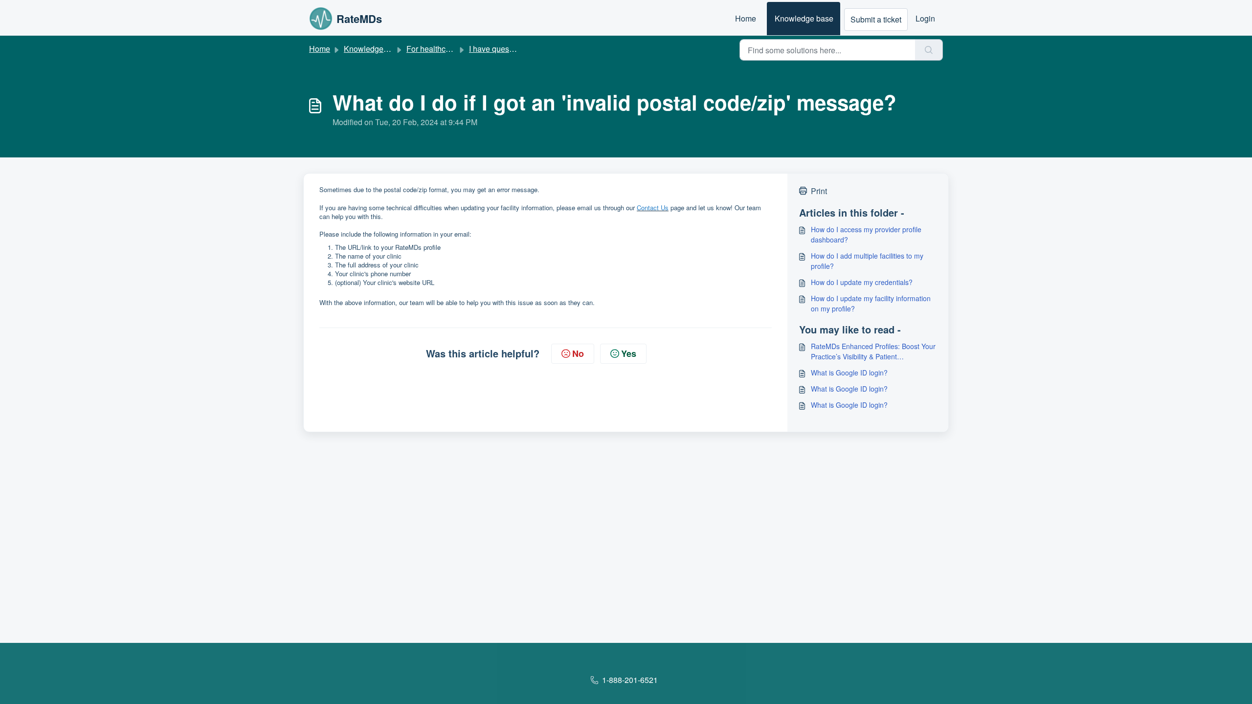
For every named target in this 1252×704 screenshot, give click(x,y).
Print (819, 191)
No (578, 353)
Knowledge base (804, 18)
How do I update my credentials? (862, 282)
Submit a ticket (875, 19)
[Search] (929, 50)
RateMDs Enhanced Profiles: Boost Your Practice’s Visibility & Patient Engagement (873, 351)
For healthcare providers (448, 48)
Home (745, 18)
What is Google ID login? (849, 372)
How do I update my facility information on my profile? (871, 303)
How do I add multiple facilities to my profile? (867, 261)
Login (925, 18)
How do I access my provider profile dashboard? (866, 234)
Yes (628, 353)
